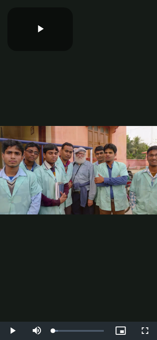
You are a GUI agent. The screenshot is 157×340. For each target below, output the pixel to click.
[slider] (78, 331)
